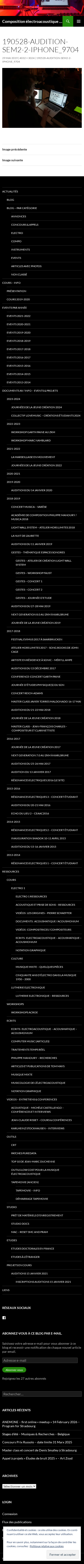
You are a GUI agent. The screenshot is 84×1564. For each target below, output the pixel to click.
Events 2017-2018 (18, 349)
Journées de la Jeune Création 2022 (36, 465)
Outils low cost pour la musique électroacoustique (35, 1172)
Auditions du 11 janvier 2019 (31, 544)
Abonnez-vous (14, 1370)
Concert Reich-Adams (27, 693)
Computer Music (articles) (30, 1041)
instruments (20, 249)
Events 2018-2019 (18, 340)
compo (16, 241)
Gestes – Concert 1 (29, 581)
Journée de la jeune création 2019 (35, 622)
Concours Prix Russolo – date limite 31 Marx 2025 (37, 1442)
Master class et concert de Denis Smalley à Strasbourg (39, 1450)
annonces (18, 216)
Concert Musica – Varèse (29, 506)
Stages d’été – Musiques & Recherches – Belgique (36, 1434)
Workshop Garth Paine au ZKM (33, 432)
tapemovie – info (28, 1190)
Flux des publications (17, 1522)
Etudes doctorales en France (32, 1248)
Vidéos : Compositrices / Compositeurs (43, 929)
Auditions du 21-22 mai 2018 (30, 709)
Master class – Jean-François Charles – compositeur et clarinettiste (39, 728)
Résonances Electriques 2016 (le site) (38, 780)
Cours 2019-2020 (18, 299)
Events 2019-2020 (18, 332)
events (16, 258)
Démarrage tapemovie (32, 1198)
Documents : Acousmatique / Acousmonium (47, 921)
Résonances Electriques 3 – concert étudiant (44, 796)
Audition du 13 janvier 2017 (31, 772)
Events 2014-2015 (18, 374)
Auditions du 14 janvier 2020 (31, 490)
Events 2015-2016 (18, 365)
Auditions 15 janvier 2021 (29, 1273)
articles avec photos (26, 266)
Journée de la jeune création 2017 (35, 747)
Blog (10, 199)
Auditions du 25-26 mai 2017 (30, 763)
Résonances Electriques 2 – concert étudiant (44, 830)
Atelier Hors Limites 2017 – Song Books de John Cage (44, 649)
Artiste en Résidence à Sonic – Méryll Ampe (41, 660)
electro (17, 233)
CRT (13, 1145)
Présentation (16, 291)
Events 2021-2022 (18, 316)
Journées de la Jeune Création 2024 (36, 407)
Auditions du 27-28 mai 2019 (30, 606)
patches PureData (23, 1153)
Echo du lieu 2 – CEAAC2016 (30, 813)
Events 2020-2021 (18, 324)
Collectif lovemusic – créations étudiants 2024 (45, 415)
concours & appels (24, 224)
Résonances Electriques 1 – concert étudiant (44, 863)
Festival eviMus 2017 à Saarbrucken (36, 639)
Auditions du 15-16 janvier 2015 (33, 846)
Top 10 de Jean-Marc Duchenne (33, 1161)
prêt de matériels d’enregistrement (37, 1215)
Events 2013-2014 (18, 382)
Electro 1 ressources (31, 896)
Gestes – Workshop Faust (34, 573)
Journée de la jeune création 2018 (35, 718)
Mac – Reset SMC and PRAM (29, 1232)
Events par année (14, 307)
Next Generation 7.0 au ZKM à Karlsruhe (40, 755)
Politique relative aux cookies (47, 1546)
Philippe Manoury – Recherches (34, 1058)
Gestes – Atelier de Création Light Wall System (43, 562)
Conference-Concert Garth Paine (35, 676)
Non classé (19, 274)
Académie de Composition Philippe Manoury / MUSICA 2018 (44, 517)
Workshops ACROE (24, 1012)
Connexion (9, 1514)
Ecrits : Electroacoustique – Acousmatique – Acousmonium (49, 940)
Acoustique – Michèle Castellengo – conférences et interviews (37, 1109)
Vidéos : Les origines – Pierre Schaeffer (44, 913)
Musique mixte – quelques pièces (39, 967)
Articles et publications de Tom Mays (38, 1066)
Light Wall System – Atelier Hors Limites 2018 (43, 527)
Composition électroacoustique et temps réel (32, 21)
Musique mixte (21, 1074)
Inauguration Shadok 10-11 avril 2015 (38, 838)
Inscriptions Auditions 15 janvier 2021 (43, 1281)
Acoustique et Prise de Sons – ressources (45, 904)
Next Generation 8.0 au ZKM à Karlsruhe (40, 614)
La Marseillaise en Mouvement (33, 457)
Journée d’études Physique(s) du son (37, 685)
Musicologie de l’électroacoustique (38, 1082)
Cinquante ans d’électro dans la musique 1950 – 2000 (46, 977)
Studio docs (20, 1223)
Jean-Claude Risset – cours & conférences (41, 1120)
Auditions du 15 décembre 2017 (33, 668)
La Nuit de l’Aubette (25, 535)
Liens (5, 1290)
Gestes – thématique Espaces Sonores (38, 552)
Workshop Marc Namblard (31, 440)
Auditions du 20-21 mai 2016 (30, 805)
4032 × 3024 (26, 58)
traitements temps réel (28, 1049)
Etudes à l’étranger (25, 1257)
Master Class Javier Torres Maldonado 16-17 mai (46, 701)
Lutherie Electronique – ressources (42, 995)
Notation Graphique (31, 950)
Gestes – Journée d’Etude (34, 598)
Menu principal (78, 21)
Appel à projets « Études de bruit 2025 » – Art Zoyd (37, 1458)
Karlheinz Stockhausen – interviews (37, 1128)
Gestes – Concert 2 (29, 589)
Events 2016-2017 (18, 357)
